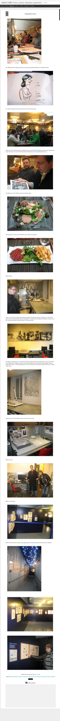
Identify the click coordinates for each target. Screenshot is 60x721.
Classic (2, 6)
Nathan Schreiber (51, 676)
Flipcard (7, 6)
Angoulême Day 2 (30, 14)
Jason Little (37, 674)
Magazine (12, 6)
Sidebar (21, 6)
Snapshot (26, 6)
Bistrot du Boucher (23, 676)
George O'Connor (32, 676)
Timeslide (32, 6)
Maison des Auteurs (41, 676)
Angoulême (16, 676)
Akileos (11, 676)
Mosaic (17, 6)
